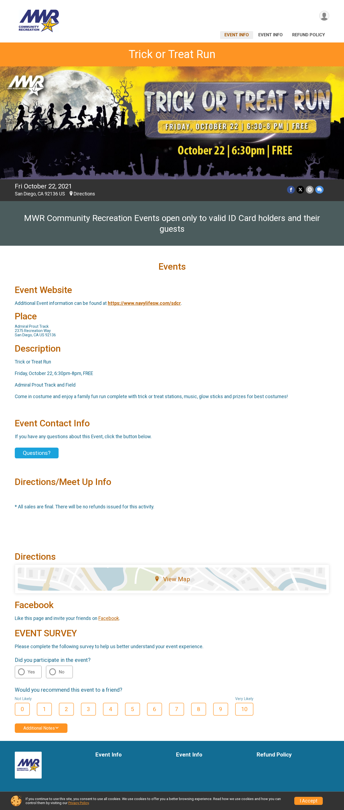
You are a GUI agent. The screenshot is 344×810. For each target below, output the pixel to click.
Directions (84, 194)
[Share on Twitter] (300, 190)
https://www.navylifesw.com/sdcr (144, 303)
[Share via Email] (310, 190)
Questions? (37, 453)
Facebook (108, 618)
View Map (176, 579)
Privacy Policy (78, 803)
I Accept (308, 801)
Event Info (236, 34)
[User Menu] (324, 16)
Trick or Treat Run (172, 54)
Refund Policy (308, 34)
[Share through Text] (319, 190)
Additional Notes (39, 728)
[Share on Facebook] (291, 190)
